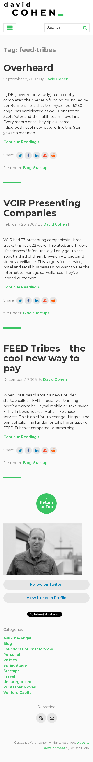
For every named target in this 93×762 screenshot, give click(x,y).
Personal (11, 654)
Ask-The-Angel (17, 638)
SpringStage (15, 665)
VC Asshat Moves (19, 687)
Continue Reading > (21, 142)
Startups (41, 168)
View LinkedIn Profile (46, 598)
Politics (10, 660)
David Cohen (56, 79)
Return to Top (46, 504)
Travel (9, 676)
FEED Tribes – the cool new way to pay (44, 358)
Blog (27, 168)
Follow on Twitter (46, 584)
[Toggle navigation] (9, 27)
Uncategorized (17, 682)
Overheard (28, 67)
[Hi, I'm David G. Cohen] (34, 9)
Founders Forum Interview (28, 649)
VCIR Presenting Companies (42, 208)
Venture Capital (18, 693)
